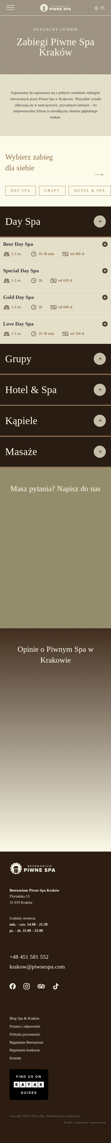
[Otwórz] (10, 7)
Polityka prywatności (25, 1034)
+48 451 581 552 (29, 957)
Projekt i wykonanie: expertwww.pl (85, 1122)
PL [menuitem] (103, 8)
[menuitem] (103, 8)
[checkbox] (6, 575)
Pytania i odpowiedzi (25, 1026)
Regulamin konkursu (25, 1050)
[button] (55, 221)
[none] (102, 8)
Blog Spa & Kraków (24, 1018)
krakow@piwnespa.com (37, 966)
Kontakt (15, 1058)
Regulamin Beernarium (26, 1042)
